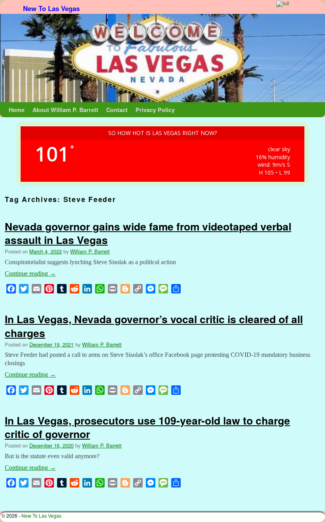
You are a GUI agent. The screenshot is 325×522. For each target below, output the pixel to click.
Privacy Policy (155, 110)
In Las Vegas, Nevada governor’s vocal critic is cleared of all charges (154, 325)
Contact (117, 110)
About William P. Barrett (65, 110)
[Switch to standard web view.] (282, 4)
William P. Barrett (90, 251)
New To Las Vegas (51, 8)
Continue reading (30, 273)
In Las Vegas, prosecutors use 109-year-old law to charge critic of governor (147, 427)
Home (17, 110)
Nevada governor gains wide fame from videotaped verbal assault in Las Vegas (148, 233)
